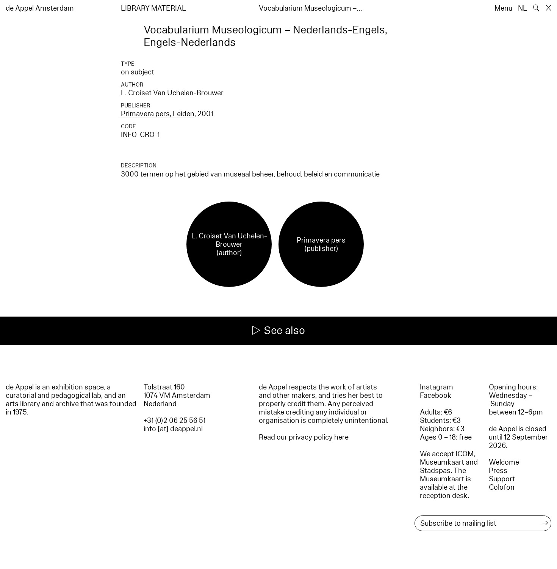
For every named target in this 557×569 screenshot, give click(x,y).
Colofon (502, 487)
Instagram (436, 387)
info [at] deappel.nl (173, 429)
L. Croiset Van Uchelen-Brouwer (172, 93)
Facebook (435, 395)
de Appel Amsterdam (40, 8)
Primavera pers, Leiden (157, 114)
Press (498, 471)
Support (502, 479)
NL (522, 8)
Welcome (504, 462)
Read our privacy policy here (304, 437)
